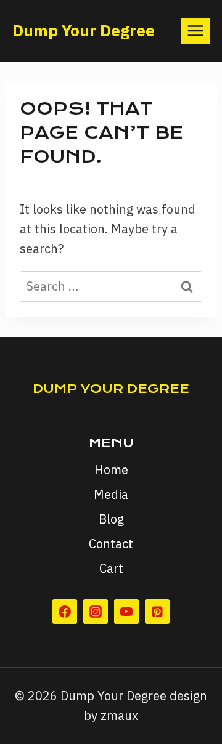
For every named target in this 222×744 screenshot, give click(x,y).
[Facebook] (64, 611)
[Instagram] (95, 611)
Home (111, 469)
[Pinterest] (157, 611)
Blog (111, 519)
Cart (111, 568)
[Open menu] (195, 30)
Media (111, 494)
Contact (111, 543)
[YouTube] (126, 611)
